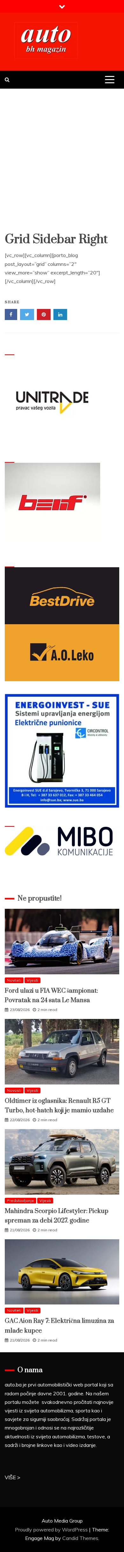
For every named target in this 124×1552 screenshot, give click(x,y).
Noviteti (14, 980)
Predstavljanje (20, 1200)
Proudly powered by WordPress (52, 1529)
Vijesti (32, 980)
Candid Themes (80, 1538)
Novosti (14, 1090)
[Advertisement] (62, 153)
